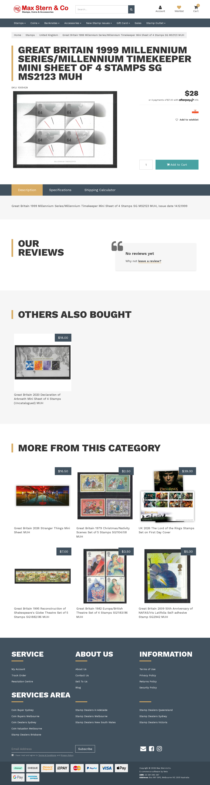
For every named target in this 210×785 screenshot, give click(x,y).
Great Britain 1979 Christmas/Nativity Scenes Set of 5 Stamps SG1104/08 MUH (103, 532)
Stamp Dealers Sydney (153, 716)
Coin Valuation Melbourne (26, 728)
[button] (187, 119)
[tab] (27, 190)
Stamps (19, 23)
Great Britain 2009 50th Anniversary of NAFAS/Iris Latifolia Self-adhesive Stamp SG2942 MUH (166, 613)
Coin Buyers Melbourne (25, 716)
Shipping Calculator (100, 190)
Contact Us (82, 675)
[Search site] (131, 9)
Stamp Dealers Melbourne (91, 716)
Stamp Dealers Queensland (156, 710)
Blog (78, 687)
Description (27, 190)
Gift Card (123, 23)
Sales (138, 23)
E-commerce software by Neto (153, 772)
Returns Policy (148, 681)
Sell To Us (81, 681)
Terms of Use (147, 669)
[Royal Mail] (195, 111)
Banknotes (51, 23)
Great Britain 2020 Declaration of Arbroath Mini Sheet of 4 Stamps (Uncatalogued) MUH (37, 399)
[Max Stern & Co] (41, 9)
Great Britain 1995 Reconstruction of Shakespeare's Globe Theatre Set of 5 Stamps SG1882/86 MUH (41, 613)
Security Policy (148, 687)
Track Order (18, 675)
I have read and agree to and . (44, 755)
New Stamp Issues (98, 23)
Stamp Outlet (155, 23)
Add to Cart (178, 164)
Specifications (60, 190)
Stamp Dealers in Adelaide (91, 710)
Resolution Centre (22, 681)
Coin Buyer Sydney (22, 710)
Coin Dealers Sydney (23, 722)
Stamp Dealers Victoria (153, 722)
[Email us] (143, 748)
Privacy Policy (147, 675)
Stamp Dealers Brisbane (26, 734)
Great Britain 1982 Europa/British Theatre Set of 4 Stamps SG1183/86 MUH (102, 613)
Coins (34, 23)
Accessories (72, 23)
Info (196, 100)
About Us (80, 669)
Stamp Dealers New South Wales (95, 722)
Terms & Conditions (47, 755)
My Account (18, 669)
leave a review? (149, 261)
